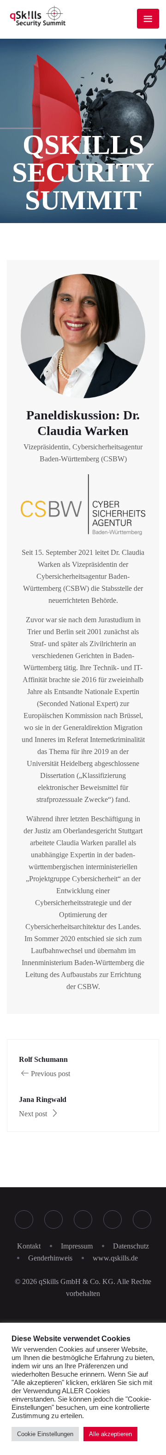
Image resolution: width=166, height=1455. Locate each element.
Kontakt (29, 1246)
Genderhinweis (50, 1258)
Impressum (77, 1246)
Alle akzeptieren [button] (110, 1434)
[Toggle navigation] (148, 18)
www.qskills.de (115, 1258)
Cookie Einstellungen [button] (45, 1434)
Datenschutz (131, 1246)
